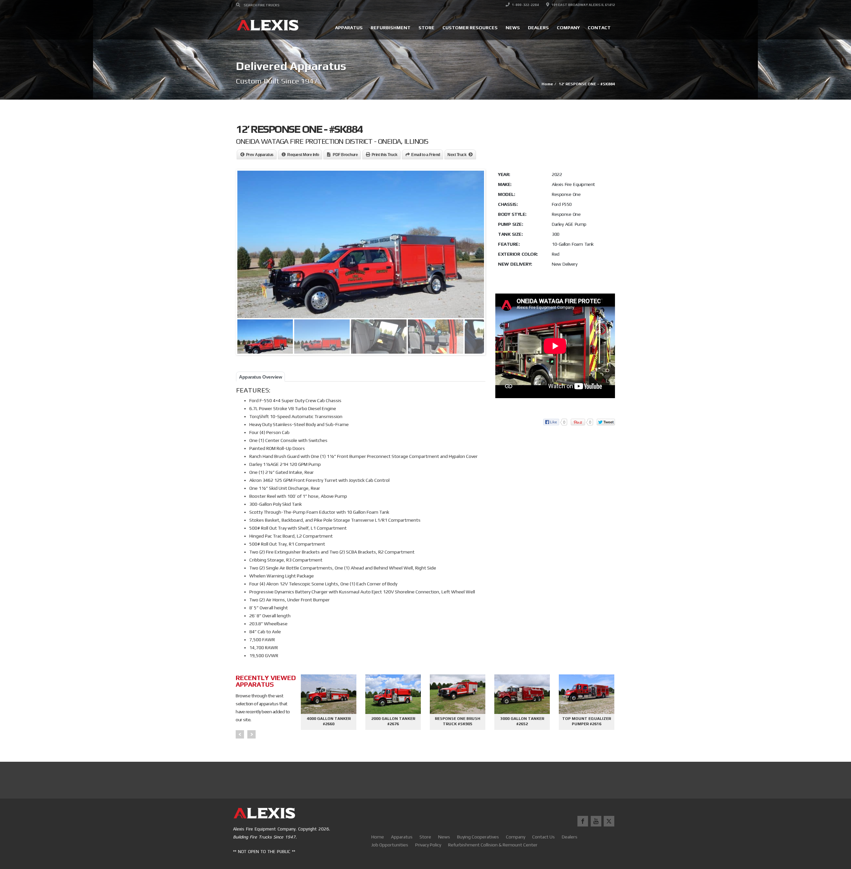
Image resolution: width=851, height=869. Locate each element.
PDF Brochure (345, 154)
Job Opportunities (389, 844)
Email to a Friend (425, 154)
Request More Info (303, 154)
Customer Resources (470, 27)
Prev (240, 734)
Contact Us (543, 836)
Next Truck (456, 154)
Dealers (538, 27)
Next (251, 734)
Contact (599, 27)
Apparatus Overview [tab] (260, 377)
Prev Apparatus (260, 154)
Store (426, 27)
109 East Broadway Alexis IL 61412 (583, 5)
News (513, 27)
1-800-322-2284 (525, 5)
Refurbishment (391, 27)
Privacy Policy (428, 844)
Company (568, 27)
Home (377, 836)
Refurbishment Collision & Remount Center (493, 844)
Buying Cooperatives (478, 836)
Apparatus (349, 27)
